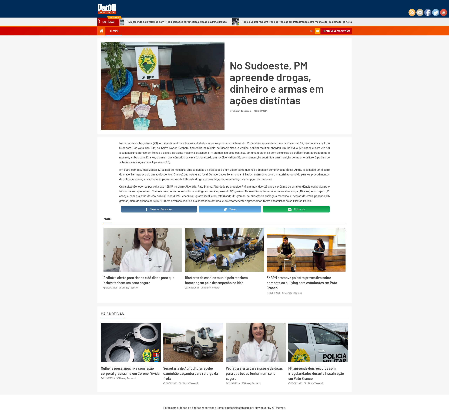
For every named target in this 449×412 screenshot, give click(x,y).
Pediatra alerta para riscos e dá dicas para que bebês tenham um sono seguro (254, 373)
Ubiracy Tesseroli (242, 111)
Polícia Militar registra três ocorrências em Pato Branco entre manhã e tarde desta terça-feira (271, 22)
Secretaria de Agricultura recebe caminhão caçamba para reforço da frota (190, 373)
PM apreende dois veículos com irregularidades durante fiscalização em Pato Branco (151, 22)
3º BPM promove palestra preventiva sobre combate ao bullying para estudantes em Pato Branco (302, 282)
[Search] (311, 31)
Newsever (261, 408)
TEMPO (114, 31)
